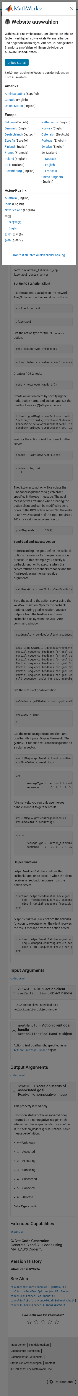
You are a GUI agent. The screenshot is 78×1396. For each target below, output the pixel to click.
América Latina (15, 93)
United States (14, 106)
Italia (8, 165)
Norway (46, 128)
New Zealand (13, 210)
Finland (10, 146)
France (9, 152)
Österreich (48, 134)
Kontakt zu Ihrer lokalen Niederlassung (39, 255)
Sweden (46, 146)
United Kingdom (52, 177)
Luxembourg (13, 171)
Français (51, 171)
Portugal (47, 140)
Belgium (10, 122)
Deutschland (13, 134)
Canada (10, 99)
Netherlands (49, 122)
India (8, 204)
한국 (8, 240)
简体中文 (15, 222)
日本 (8, 234)
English (50, 165)
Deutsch (50, 158)
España (10, 140)
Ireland (9, 158)
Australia (11, 198)
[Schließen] (72, 9)
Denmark (11, 128)
